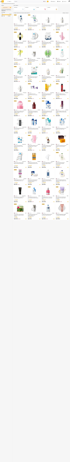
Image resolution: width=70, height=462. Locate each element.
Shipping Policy (3, 10)
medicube (67, 41)
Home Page (3, 3)
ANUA (53, 58)
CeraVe (39, 92)
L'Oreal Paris (66, 92)
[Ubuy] (2, 1)
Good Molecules (52, 92)
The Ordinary (38, 58)
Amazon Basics (52, 178)
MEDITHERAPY (24, 41)
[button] (53, 1)
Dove (67, 58)
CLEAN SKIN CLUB (52, 41)
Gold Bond (39, 161)
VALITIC (67, 144)
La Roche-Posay (38, 41)
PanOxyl (39, 178)
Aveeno (67, 161)
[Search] (47, 1)
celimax (25, 58)
